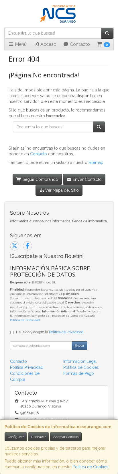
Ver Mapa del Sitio (61, 190)
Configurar (16, 437)
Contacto (79, 44)
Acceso (47, 44)
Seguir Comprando (39, 179)
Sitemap (95, 162)
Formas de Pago (78, 373)
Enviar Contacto (87, 179)
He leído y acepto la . (50, 332)
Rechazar (38, 437)
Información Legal (80, 361)
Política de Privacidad (25, 320)
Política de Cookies (90, 467)
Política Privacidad (26, 367)
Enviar (79, 346)
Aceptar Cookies (65, 437)
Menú (20, 44)
